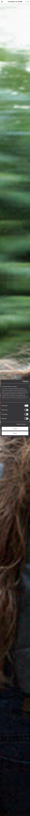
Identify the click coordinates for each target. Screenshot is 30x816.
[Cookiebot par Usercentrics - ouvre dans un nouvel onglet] (22, 381)
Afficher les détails (21, 424)
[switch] (26, 410)
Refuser (15, 433)
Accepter (15, 428)
